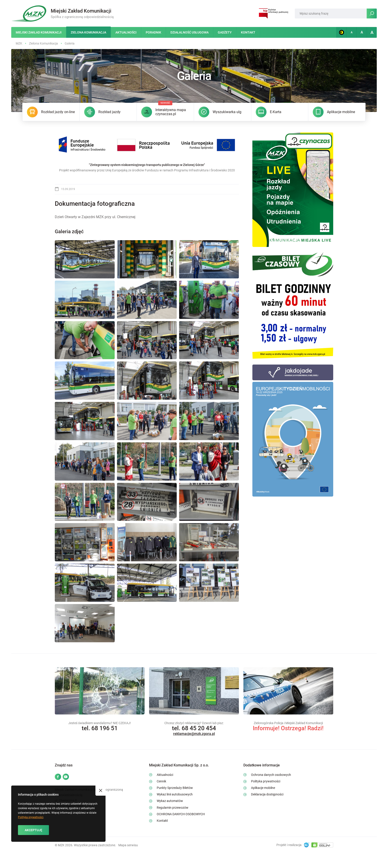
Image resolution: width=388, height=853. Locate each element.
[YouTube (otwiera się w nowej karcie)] (66, 777)
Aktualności (126, 32)
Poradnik (153, 32)
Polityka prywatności (30, 817)
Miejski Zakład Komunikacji (39, 32)
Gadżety (225, 32)
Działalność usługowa (189, 32)
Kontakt (248, 32)
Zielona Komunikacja (88, 32)
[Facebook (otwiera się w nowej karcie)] (58, 777)
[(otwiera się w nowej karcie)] (292, 189)
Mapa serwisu (128, 845)
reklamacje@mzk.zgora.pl (194, 734)
